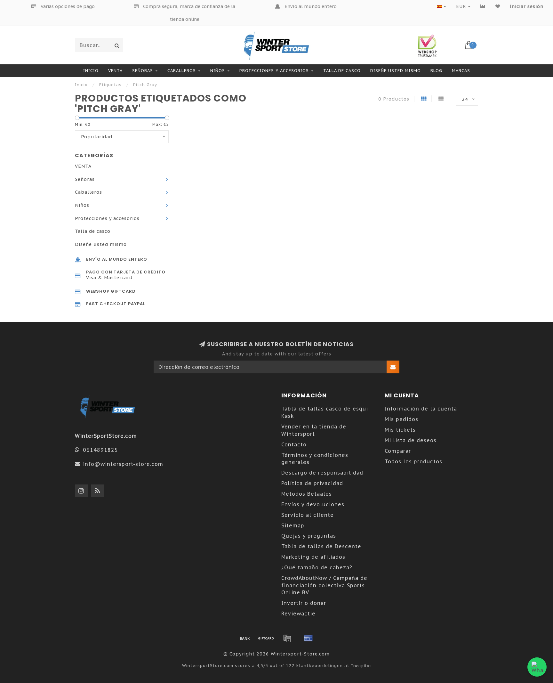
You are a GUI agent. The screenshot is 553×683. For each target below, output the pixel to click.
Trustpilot (361, 665)
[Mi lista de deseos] (497, 6)
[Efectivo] (266, 638)
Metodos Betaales (306, 494)
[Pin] (308, 638)
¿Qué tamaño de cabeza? (316, 567)
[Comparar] (483, 6)
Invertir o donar (303, 603)
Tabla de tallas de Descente (321, 546)
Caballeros (181, 70)
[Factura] (287, 638)
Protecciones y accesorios (274, 70)
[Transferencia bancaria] (245, 638)
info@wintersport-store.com (123, 464)
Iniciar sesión (526, 6)
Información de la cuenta (421, 408)
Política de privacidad (312, 483)
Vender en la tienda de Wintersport (313, 430)
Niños (217, 70)
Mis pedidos (401, 419)
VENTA (115, 70)
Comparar (398, 451)
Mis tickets (400, 430)
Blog (436, 70)
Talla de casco (342, 70)
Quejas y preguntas (308, 536)
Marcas (461, 70)
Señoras (142, 70)
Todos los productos (413, 461)
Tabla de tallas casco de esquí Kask (324, 412)
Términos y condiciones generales (314, 459)
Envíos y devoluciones (312, 504)
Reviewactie (298, 613)
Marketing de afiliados (313, 557)
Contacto (294, 444)
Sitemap (292, 525)
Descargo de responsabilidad (322, 472)
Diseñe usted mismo (395, 70)
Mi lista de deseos (411, 440)
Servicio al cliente (307, 515)
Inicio (91, 70)
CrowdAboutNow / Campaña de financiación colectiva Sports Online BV (324, 585)
